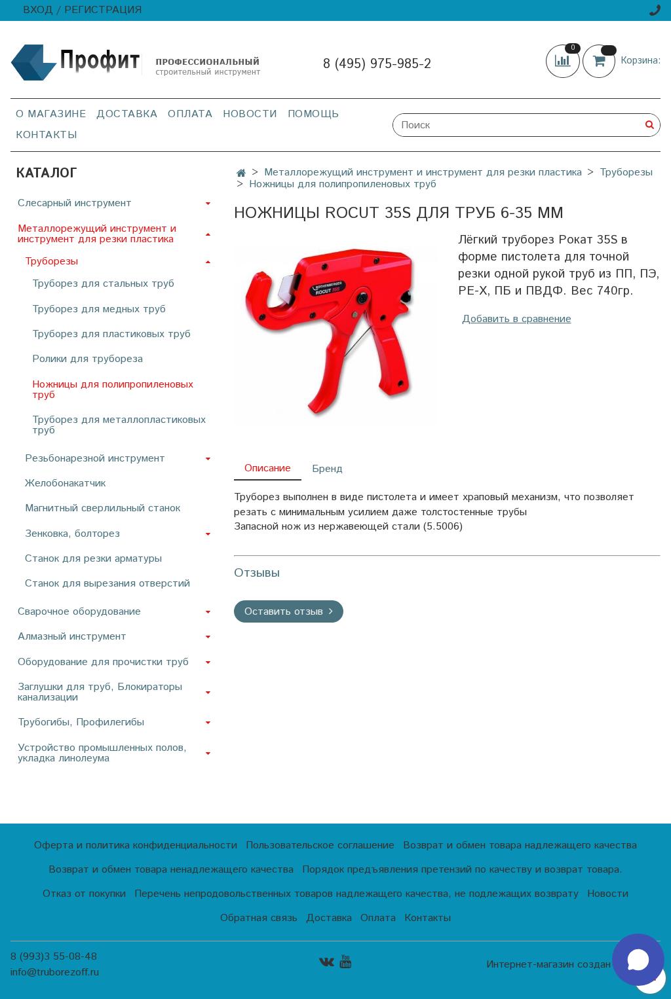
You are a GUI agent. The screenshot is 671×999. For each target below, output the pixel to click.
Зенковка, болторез (72, 533)
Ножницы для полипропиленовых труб (342, 184)
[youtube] (345, 961)
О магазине (51, 114)
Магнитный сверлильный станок (102, 508)
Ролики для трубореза (87, 359)
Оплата (190, 114)
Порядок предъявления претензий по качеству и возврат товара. (462, 869)
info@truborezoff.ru (54, 972)
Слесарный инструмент (75, 203)
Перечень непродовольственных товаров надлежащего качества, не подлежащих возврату (356, 893)
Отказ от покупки (84, 893)
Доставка (126, 114)
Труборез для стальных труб (103, 283)
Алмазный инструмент (72, 636)
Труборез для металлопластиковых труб (119, 425)
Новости (250, 114)
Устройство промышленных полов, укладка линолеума (102, 753)
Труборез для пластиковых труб (111, 334)
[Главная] (241, 173)
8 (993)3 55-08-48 (53, 956)
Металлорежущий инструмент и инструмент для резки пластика (423, 172)
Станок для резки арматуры (93, 558)
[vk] (326, 961)
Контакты (46, 135)
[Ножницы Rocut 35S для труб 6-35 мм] (335, 334)
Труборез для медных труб (99, 309)
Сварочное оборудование (79, 611)
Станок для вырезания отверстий (107, 583)
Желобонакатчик (65, 483)
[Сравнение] (564, 60)
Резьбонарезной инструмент (95, 458)
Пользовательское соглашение (320, 845)
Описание (267, 468)
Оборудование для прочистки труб (103, 662)
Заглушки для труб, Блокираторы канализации (100, 692)
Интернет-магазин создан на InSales (573, 965)
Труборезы (626, 172)
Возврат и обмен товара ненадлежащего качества (171, 869)
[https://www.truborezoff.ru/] (136, 62)
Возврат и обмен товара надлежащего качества (520, 845)
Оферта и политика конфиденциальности (135, 845)
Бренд (327, 469)
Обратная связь (258, 918)
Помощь (313, 114)
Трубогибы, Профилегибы (81, 722)
